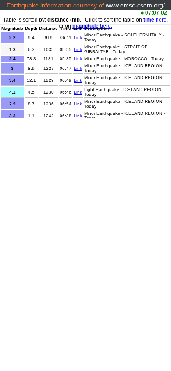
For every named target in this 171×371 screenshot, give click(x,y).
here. (155, 20)
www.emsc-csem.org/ (135, 5)
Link (78, 37)
